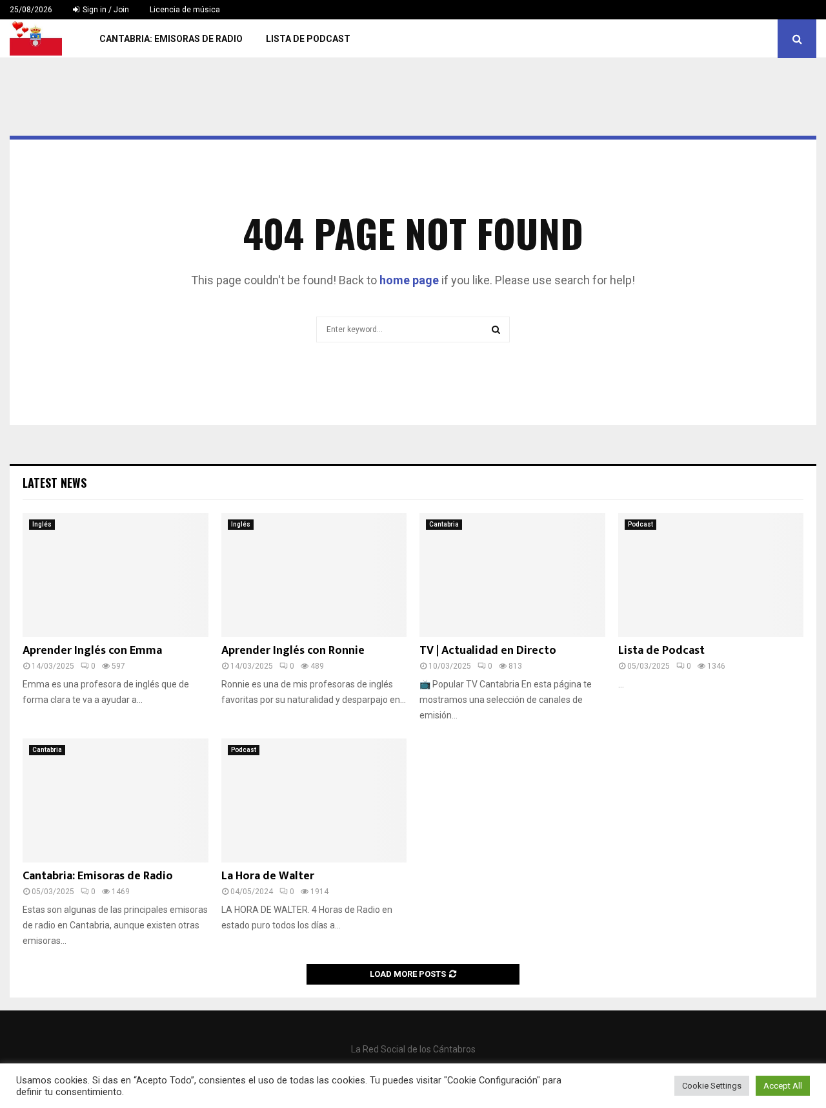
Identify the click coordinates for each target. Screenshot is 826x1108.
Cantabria (444, 524)
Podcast (640, 524)
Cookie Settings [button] (711, 1086)
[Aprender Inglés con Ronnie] (314, 575)
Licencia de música (185, 9)
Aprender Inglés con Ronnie (293, 650)
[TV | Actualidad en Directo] (512, 575)
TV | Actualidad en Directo (487, 650)
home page (409, 280)
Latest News (54, 482)
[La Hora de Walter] (314, 800)
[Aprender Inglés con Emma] (115, 575)
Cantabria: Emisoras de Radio (171, 39)
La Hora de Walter (267, 876)
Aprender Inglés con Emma (92, 650)
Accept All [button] (782, 1086)
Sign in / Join (105, 9)
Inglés (42, 524)
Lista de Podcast (308, 39)
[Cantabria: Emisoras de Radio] (115, 800)
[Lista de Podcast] (711, 575)
